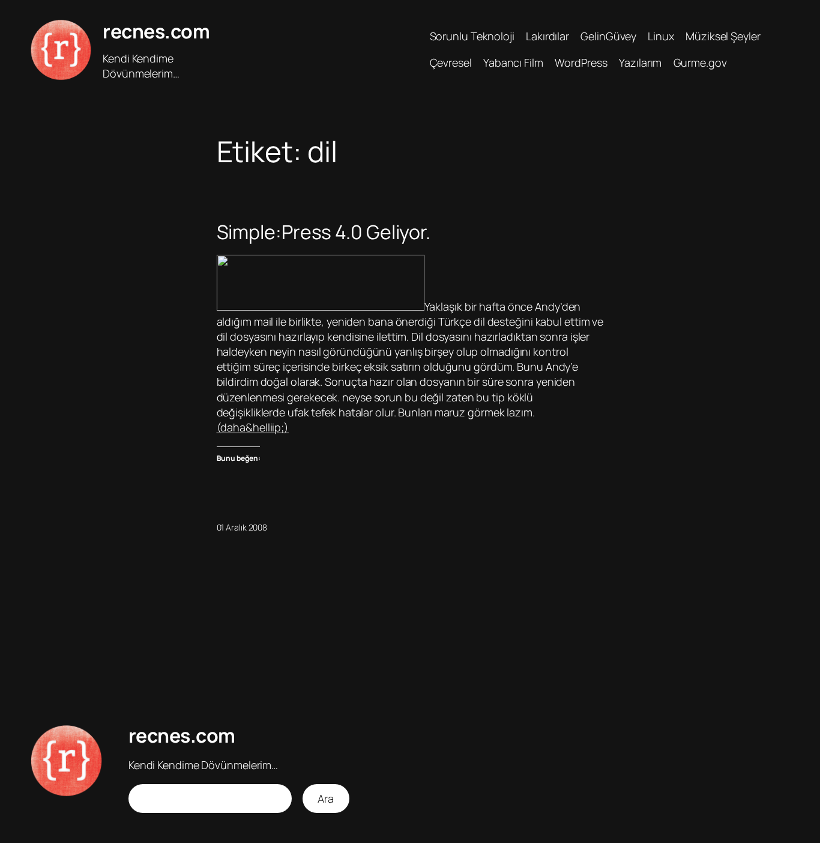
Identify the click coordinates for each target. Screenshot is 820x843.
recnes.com (156, 31)
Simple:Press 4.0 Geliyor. (324, 232)
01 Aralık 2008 (242, 527)
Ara (326, 798)
